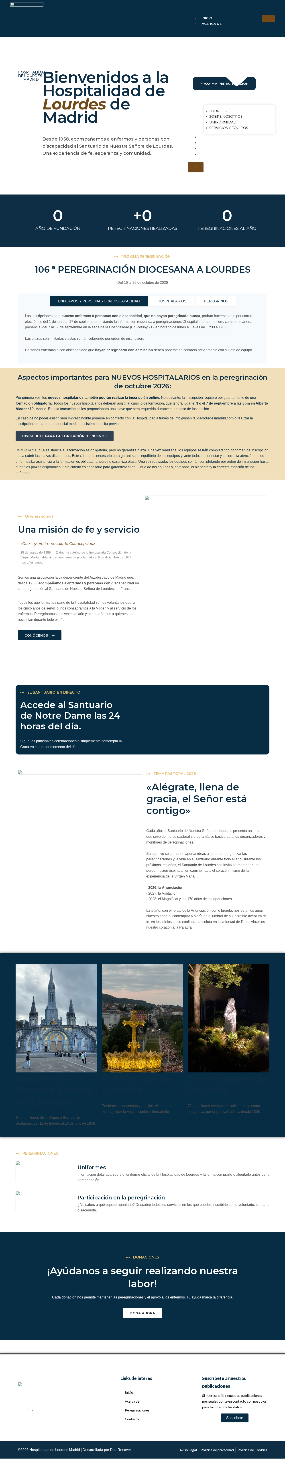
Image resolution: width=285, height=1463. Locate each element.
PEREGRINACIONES (218, 137)
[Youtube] (32, 1409)
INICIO (207, 18)
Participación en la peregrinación (121, 1198)
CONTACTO (212, 154)
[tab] (99, 301)
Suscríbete (234, 1418)
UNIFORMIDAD (222, 122)
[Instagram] (28, 1409)
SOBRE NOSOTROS (225, 116)
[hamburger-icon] (268, 18)
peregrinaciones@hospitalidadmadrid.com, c (191, 322)
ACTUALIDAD (213, 148)
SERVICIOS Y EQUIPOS (228, 128)
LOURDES (218, 111)
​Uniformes (91, 1167)
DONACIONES (213, 143)
